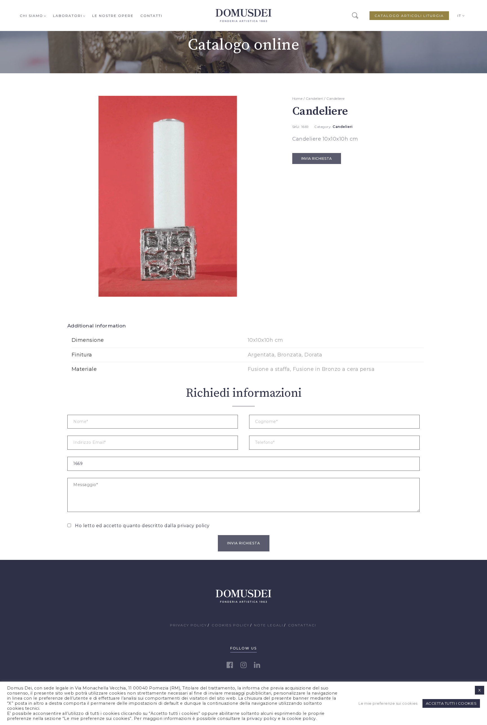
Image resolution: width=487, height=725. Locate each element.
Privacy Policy (188, 625)
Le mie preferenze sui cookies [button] (388, 703)
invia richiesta (316, 158)
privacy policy (193, 525)
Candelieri (314, 98)
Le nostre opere (113, 16)
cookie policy (301, 718)
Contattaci (302, 625)
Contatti (151, 16)
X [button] (479, 690)
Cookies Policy (230, 625)
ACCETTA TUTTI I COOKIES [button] (451, 703)
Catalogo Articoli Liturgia (409, 16)
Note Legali (268, 625)
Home (297, 98)
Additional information (96, 326)
